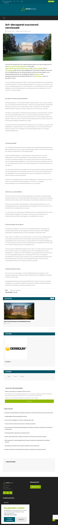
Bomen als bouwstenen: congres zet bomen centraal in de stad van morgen (25, 436)
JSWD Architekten (38, 68)
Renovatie (22, 376)
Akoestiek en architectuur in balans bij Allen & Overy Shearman (22, 445)
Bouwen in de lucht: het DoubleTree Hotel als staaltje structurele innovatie (25, 449)
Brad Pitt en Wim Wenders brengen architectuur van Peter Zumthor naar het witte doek (29, 412)
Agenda (6, 502)
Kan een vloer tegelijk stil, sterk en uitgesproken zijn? (19, 420)
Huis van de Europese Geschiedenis (16, 66)
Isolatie (9, 376)
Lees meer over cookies (10, 514)
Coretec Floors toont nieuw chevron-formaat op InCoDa (20, 423)
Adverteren (51, 1)
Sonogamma (38, 76)
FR (17, 1)
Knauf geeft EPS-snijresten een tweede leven (17, 433)
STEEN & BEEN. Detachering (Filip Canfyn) (16, 416)
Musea (15, 376)
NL (14, 1)
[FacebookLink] (5, 3)
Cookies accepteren (9, 519)
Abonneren (29, 401)
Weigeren (21, 519)
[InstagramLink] (8, 3)
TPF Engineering (9, 70)
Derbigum (37, 74)
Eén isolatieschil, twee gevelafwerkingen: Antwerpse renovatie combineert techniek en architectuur (28, 428)
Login (22, 1)
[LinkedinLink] (6, 3)
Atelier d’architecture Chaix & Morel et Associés (17, 68)
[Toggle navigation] (4, 17)
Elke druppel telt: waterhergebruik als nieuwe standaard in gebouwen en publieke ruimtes (27, 441)
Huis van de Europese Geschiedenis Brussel (17, 321)
